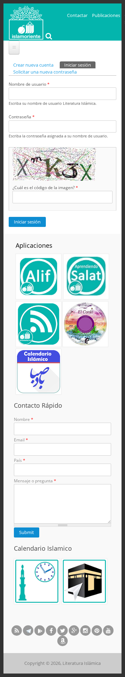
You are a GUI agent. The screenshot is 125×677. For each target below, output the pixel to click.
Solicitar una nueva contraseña (45, 72)
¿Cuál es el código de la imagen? (45, 188)
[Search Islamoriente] (47, 37)
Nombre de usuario (29, 84)
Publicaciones (106, 15)
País (19, 460)
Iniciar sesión (79, 65)
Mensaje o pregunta (35, 481)
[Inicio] (26, 22)
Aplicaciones (34, 245)
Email (21, 440)
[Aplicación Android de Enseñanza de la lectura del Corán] (38, 276)
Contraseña (22, 117)
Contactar (77, 15)
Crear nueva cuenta (33, 65)
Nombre (23, 419)
